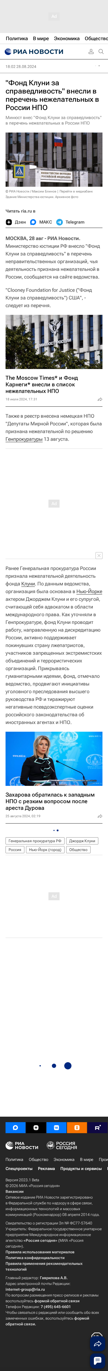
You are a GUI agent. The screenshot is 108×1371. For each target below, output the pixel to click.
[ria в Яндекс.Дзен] (36, 1127)
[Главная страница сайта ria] (33, 51)
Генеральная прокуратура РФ (35, 841)
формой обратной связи (56, 1301)
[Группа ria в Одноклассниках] (77, 1127)
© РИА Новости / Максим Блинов (31, 191)
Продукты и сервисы (81, 1168)
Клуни (28, 584)
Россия (15, 849)
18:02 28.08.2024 (21, 66)
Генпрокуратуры (24, 439)
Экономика (64, 1159)
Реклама (46, 1168)
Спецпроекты (19, 1168)
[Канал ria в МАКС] (15, 1127)
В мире (86, 1159)
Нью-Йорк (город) (45, 849)
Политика (14, 1159)
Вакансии (15, 1191)
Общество (78, 849)
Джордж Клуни (82, 841)
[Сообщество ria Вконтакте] (56, 1127)
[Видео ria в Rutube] (97, 1127)
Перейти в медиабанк (76, 191)
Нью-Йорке (89, 591)
